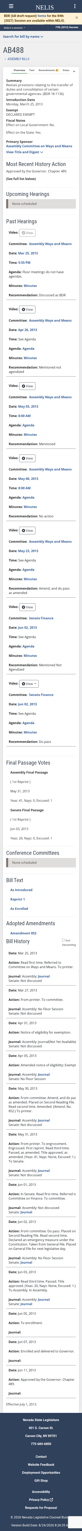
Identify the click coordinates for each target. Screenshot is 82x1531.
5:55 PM (24, 262)
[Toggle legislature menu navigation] (75, 6)
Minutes (30, 286)
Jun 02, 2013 (27, 627)
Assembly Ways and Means (50, 244)
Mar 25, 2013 (28, 253)
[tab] (19, 70)
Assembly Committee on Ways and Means (39, 146)
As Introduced (21, 890)
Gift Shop (41, 1481)
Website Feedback (41, 1465)
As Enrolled (19, 908)
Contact (41, 1457)
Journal (44, 976)
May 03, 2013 (28, 406)
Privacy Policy (39, 1500)
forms (42, 16)
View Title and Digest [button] (23, 152)
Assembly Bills (18, 59)
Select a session (13, 27)
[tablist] (41, 740)
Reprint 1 (17, 899)
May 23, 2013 (28, 551)
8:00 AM (24, 416)
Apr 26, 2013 (27, 330)
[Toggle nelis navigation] (11, 6)
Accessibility (41, 1492)
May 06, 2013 (28, 478)
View (29, 233)
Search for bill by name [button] (21, 36)
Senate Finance (41, 618)
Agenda (28, 348)
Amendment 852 (23, 933)
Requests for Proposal (41, 1508)
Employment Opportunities (41, 1473)
